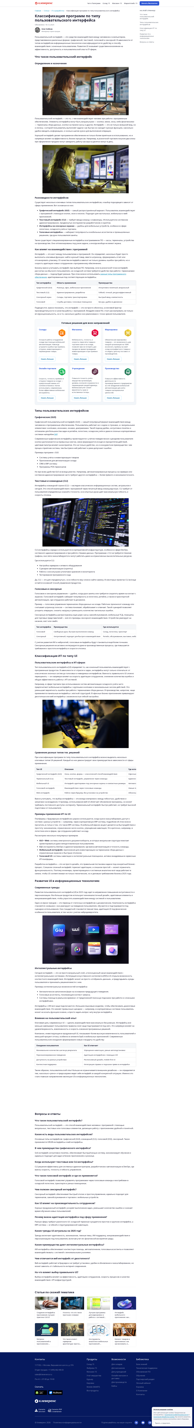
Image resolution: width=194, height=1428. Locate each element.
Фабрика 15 (92, 1368)
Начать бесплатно (149, 3)
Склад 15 (106, 3)
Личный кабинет (143, 1383)
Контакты (140, 1394)
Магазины (77, 329)
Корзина (140, 1387)
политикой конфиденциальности (176, 1415)
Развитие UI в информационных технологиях (147, 36)
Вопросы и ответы (147, 42)
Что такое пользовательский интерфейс (147, 16)
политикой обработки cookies (164, 1417)
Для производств (119, 1382)
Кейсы (114, 1386)
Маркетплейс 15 (130, 3)
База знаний (141, 1364)
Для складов (116, 1364)
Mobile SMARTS (93, 1387)
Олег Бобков (47, 29)
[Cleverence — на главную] (44, 3)
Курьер (90, 1379)
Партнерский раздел (145, 1379)
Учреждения (78, 368)
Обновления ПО (143, 1372)
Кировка (90, 1383)
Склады (42, 329)
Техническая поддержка (146, 1368)
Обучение (140, 1375)
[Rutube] (143, 1422)
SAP (55, 434)
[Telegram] (149, 1422)
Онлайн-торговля (47, 368)
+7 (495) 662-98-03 (56, 1370)
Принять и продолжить (162, 1423)
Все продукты (93, 1390)
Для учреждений (118, 1372)
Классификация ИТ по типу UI (148, 29)
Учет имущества (94, 1375)
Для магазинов (118, 1368)
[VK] (136, 1422)
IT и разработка (58, 11)
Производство (112, 368)
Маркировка (111, 329)
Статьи (46, 11)
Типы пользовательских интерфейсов (149, 23)
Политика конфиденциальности (67, 1422)
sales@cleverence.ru (43, 1374)
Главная (38, 11)
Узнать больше (47, 359)
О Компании (141, 1390)
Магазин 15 (117, 3)
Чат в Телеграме (93, 3)
